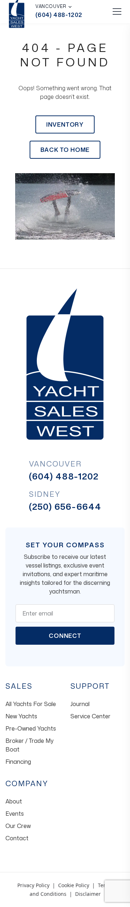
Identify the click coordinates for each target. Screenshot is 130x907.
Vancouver (50, 6)
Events (14, 814)
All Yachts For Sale (30, 704)
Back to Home (65, 150)
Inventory (65, 124)
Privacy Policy (33, 885)
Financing (18, 762)
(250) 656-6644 (65, 506)
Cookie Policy (73, 885)
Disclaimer (88, 893)
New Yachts (21, 716)
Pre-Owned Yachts (30, 728)
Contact (17, 838)
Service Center (90, 716)
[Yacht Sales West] (65, 363)
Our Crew (18, 826)
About (13, 801)
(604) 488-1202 (58, 15)
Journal (80, 704)
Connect (65, 636)
